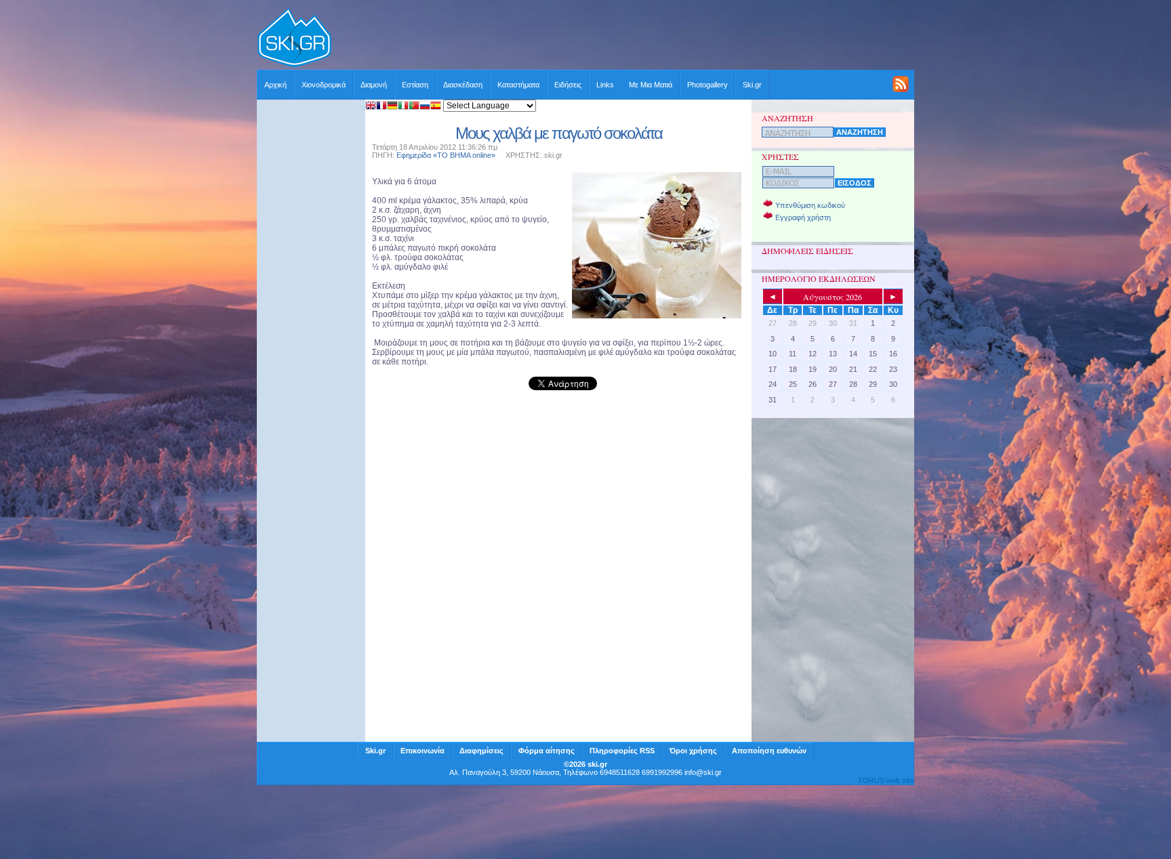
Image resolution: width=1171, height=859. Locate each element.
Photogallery (707, 85)
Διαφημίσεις (481, 751)
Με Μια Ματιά (650, 85)
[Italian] (403, 106)
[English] (370, 106)
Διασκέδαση (462, 85)
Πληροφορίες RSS (622, 751)
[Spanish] (435, 106)
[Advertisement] (623, 38)
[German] (392, 106)
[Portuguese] (414, 106)
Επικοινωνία (422, 751)
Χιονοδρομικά (324, 85)
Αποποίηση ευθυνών (769, 751)
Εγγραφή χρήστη (803, 217)
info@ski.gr (703, 772)
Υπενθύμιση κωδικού (810, 205)
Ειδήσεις (567, 85)
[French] (381, 106)
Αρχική (275, 85)
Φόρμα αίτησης (546, 751)
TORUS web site (885, 780)
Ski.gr (752, 85)
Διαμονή (374, 85)
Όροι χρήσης (693, 751)
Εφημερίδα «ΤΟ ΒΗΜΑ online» (445, 155)
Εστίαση (415, 85)
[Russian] (424, 106)
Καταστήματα (518, 85)
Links (605, 85)
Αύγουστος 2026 (832, 296)
